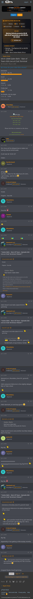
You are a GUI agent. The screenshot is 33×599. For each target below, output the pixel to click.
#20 (31, 552)
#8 (31, 249)
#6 (31, 221)
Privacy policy (22, 592)
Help (28, 592)
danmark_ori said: (7, 419)
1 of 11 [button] (11, 574)
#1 (31, 111)
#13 (31, 401)
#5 (31, 206)
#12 (31, 375)
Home (3, 594)
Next (17, 574)
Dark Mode (5, 590)
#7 (31, 235)
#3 (31, 169)
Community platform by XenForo (15, 597)
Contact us (4, 592)
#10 (31, 318)
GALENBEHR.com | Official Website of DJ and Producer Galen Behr (18, 286)
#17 (31, 477)
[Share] (29, 112)
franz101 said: (5, 328)
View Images (5, 290)
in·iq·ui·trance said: (7, 259)
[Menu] (2, 2)
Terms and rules (13, 592)
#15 (31, 444)
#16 (31, 458)
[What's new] (31, 2)
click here (22, 134)
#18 (31, 492)
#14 (31, 415)
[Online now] (4, 142)
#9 (31, 301)
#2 (31, 145)
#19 (31, 534)
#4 (31, 189)
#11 (31, 353)
